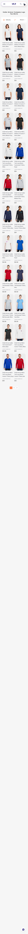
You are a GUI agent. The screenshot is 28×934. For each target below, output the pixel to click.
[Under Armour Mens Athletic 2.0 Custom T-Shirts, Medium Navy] (20, 91)
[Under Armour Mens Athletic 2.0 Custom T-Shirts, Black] (20, 121)
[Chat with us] (23, 929)
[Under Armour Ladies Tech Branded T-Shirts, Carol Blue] (20, 302)
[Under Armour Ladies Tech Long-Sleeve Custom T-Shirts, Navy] (8, 213)
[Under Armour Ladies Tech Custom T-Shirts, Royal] (20, 243)
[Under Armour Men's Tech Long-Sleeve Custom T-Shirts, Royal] (8, 362)
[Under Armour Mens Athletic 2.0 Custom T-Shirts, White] (8, 91)
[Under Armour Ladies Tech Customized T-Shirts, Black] (8, 332)
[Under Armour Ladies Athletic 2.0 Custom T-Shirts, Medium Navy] (20, 32)
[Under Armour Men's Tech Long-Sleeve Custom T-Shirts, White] (20, 332)
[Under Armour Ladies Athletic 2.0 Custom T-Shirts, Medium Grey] (8, 61)
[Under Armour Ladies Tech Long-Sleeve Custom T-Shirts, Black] (20, 213)
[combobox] (20, 20)
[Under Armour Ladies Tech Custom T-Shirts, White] (8, 243)
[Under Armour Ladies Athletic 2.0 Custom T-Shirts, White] (8, 32)
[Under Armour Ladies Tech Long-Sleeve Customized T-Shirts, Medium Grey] (20, 182)
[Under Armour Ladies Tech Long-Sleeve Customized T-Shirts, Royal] (20, 150)
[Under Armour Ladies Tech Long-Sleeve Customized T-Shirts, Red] (8, 182)
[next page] (17, 388)
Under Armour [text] (6, 49)
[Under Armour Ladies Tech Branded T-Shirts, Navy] (20, 273)
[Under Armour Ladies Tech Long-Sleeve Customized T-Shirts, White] (8, 150)
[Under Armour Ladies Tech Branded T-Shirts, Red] (8, 273)
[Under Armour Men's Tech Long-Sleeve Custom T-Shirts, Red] (20, 362)
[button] (4, 4)
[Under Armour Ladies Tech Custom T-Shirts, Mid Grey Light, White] (8, 302)
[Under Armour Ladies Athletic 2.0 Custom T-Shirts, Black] (20, 61)
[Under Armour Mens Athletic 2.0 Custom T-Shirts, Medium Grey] (8, 121)
